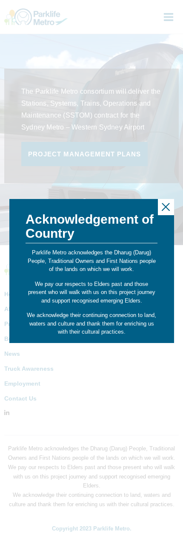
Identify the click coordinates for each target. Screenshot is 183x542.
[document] (91, 271)
